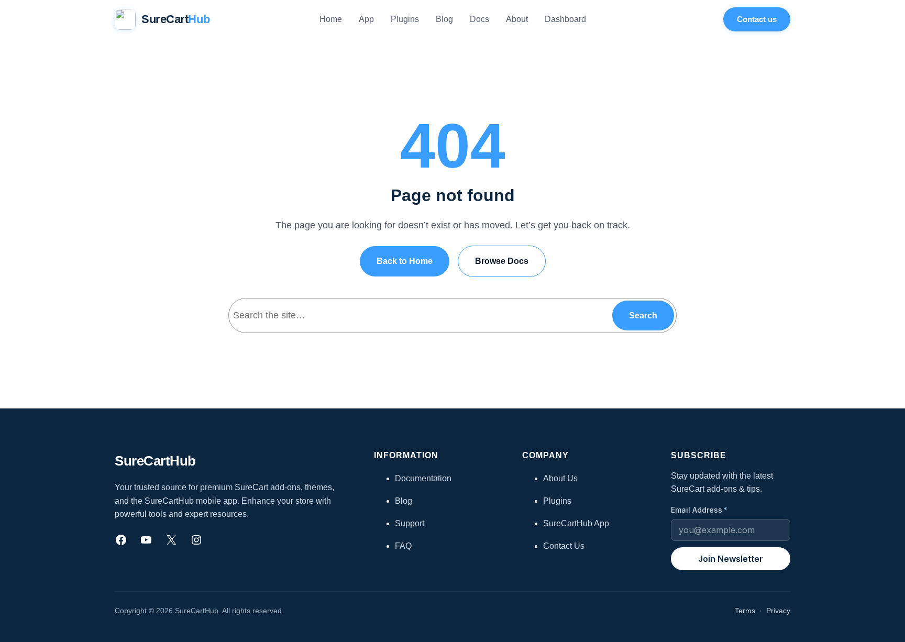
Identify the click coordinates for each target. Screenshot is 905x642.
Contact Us (563, 545)
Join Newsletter (730, 559)
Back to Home (405, 261)
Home (330, 19)
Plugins (557, 500)
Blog (403, 500)
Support (409, 523)
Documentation (423, 478)
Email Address (699, 509)
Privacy (778, 610)
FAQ (403, 545)
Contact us (757, 19)
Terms (745, 610)
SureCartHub (155, 461)
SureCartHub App (576, 523)
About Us (560, 478)
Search (643, 315)
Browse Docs (501, 261)
